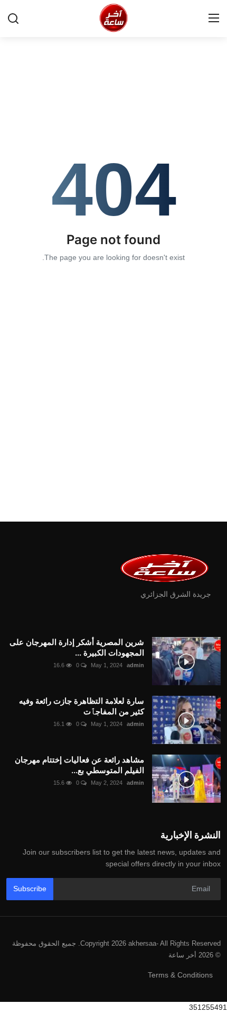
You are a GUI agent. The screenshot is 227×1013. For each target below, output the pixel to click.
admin (135, 665)
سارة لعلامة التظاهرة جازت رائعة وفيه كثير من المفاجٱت (81, 706)
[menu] (214, 18)
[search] (13, 18)
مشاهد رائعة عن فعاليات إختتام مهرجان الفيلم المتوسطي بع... (79, 765)
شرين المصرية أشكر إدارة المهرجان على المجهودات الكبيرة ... (77, 647)
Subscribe (29, 888)
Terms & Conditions (180, 975)
